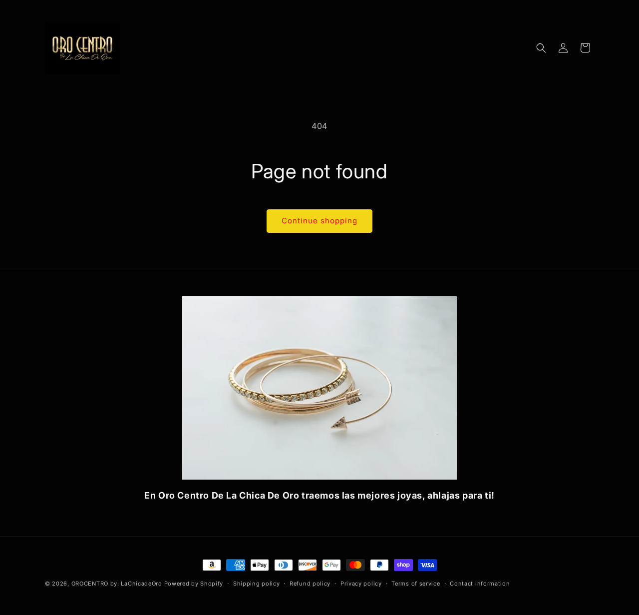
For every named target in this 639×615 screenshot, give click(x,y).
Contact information (480, 583)
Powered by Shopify (194, 583)
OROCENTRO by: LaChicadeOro (117, 583)
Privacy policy (361, 583)
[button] (541, 48)
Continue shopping (319, 220)
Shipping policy (256, 583)
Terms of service (415, 583)
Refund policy (310, 583)
